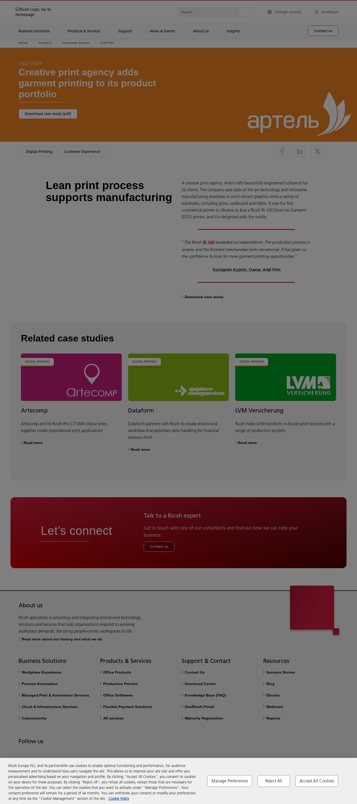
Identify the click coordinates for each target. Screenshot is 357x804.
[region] (178, 781)
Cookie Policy (118, 798)
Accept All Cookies (317, 780)
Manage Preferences (229, 780)
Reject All (274, 780)
